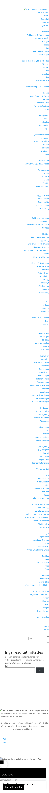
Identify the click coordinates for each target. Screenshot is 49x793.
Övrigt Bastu (44, 25)
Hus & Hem (44, 356)
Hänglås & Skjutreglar (40, 263)
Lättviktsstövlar (42, 80)
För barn (45, 64)
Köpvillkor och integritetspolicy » (13, 703)
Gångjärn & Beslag (41, 247)
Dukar (46, 559)
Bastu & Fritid (43, 12)
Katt (47, 48)
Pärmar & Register (41, 106)
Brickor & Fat (43, 478)
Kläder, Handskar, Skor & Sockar (35, 61)
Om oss (46, 626)
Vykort (46, 109)
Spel (47, 128)
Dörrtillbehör (43, 202)
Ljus (47, 533)
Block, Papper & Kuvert (39, 96)
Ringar (46, 154)
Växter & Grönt (42, 469)
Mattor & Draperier (41, 591)
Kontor (46, 93)
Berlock (46, 144)
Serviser (45, 491)
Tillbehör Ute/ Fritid (41, 186)
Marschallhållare (42, 546)
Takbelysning (43, 414)
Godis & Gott (43, 333)
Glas (47, 485)
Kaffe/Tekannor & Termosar (37, 514)
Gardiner (45, 575)
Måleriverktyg (43, 286)
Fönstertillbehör (42, 205)
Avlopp (46, 305)
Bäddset (45, 601)
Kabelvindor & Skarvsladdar (37, 224)
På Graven (44, 408)
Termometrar (43, 170)
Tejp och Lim (43, 273)
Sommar (45, 176)
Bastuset (45, 22)
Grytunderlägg (43, 507)
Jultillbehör (44, 456)
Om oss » (4, 694)
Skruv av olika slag (41, 257)
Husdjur (45, 41)
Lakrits (46, 346)
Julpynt (46, 453)
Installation (44, 221)
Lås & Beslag (43, 208)
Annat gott (44, 336)
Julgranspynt (43, 450)
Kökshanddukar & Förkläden (37, 517)
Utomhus (45, 311)
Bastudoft (45, 19)
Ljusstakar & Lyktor (41, 540)
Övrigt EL (45, 228)
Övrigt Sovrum (43, 611)
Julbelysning (44, 446)
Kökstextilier (43, 582)
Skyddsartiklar (43, 266)
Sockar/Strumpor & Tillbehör (37, 86)
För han (46, 67)
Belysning (45, 365)
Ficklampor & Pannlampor (38, 35)
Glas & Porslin (43, 482)
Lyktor (46, 543)
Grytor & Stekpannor (40, 504)
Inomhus (45, 308)
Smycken (45, 138)
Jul (48, 430)
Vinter (46, 180)
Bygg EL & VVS (43, 195)
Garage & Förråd (42, 38)
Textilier (45, 556)
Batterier (45, 31)
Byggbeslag (44, 240)
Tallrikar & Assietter (40, 498)
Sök (6, 666)
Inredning (45, 359)
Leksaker (45, 122)
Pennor (46, 99)
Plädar (46, 569)
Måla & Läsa (44, 125)
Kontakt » (4, 699)
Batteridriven (43, 372)
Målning (45, 289)
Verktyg (46, 279)
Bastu (46, 15)
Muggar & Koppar (41, 488)
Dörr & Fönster (43, 198)
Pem (47, 321)
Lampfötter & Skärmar (39, 385)
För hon (46, 70)
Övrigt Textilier (42, 617)
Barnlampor (44, 369)
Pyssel (46, 118)
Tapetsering (44, 292)
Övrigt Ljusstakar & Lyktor (38, 550)
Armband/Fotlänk (41, 141)
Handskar (45, 74)
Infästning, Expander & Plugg (36, 250)
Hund (46, 45)
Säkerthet (45, 269)
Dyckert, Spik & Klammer (38, 244)
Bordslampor (43, 375)
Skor (47, 77)
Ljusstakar (44, 537)
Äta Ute (46, 183)
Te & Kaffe (44, 349)
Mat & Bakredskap (41, 521)
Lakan (46, 604)
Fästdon (45, 234)
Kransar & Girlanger (40, 463)
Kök (47, 475)
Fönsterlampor (43, 382)
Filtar (47, 566)
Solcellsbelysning (42, 411)
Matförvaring (43, 524)
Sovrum (46, 598)
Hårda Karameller (41, 343)
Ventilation (44, 276)
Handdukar (44, 578)
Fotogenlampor (42, 379)
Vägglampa (44, 421)
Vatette (46, 324)
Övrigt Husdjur (43, 54)
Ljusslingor (44, 392)
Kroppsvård (44, 115)
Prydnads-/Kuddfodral (39, 594)
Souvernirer (44, 160)
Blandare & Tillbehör (40, 317)
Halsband (45, 148)
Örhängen (44, 151)
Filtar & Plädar (43, 562)
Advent (46, 434)
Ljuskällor (45, 388)
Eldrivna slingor (42, 398)
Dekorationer (43, 427)
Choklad (45, 340)
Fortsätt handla (13, 787)
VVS (47, 301)
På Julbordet (44, 459)
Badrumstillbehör (41, 362)
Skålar (46, 495)
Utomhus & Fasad (41, 418)
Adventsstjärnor (42, 440)
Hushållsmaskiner (41, 511)
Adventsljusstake (42, 437)
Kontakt (45, 629)
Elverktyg (45, 283)
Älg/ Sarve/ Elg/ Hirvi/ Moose (37, 164)
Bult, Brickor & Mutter (40, 237)
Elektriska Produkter (40, 218)
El (48, 215)
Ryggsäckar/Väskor (41, 134)
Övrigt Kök (44, 527)
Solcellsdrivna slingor (40, 402)
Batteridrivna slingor (40, 395)
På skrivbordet (43, 102)
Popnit (46, 253)
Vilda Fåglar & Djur (41, 51)
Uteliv (46, 173)
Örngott (45, 607)
